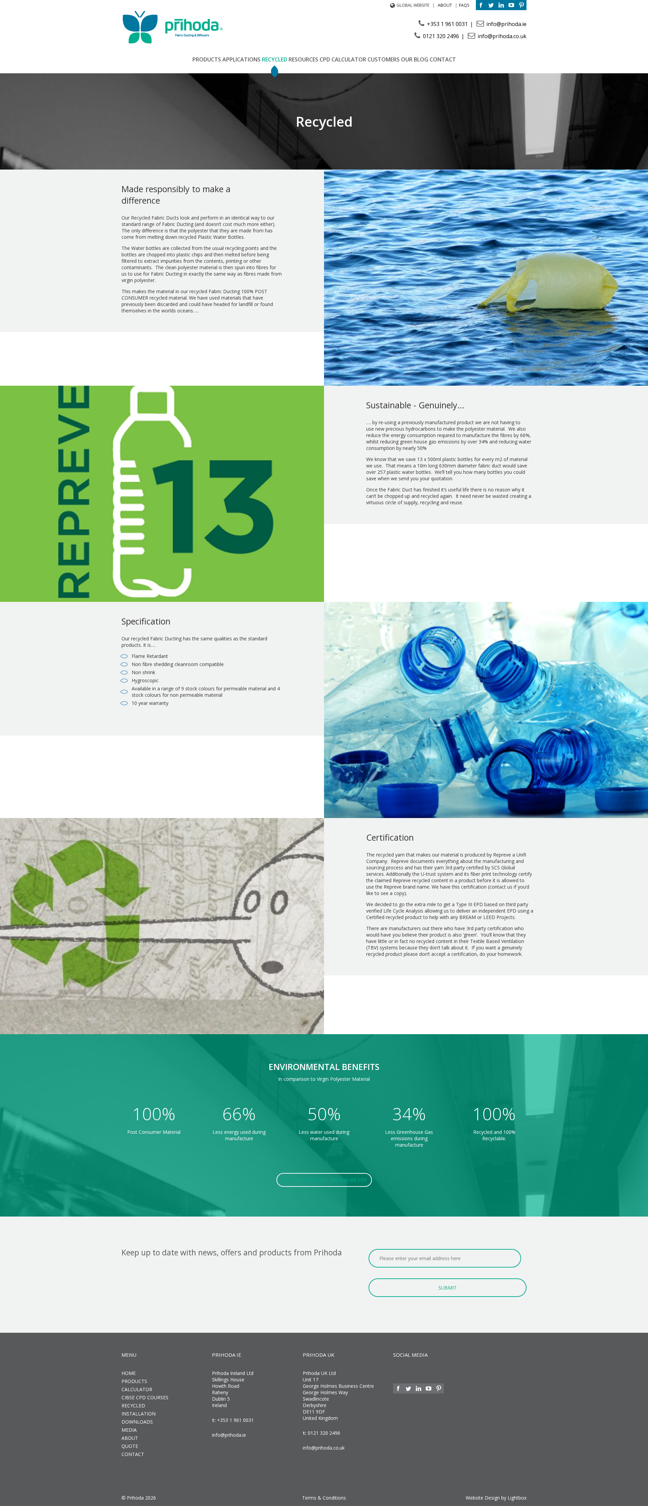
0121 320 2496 (441, 36)
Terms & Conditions (324, 1498)
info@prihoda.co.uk (501, 36)
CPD (325, 59)
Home (129, 1373)
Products (206, 59)
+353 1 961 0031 (447, 24)
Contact (443, 59)
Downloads (137, 1422)
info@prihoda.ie (505, 24)
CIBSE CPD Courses (145, 1397)
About (445, 5)
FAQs (464, 5)
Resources (303, 59)
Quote (130, 1446)
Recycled (274, 59)
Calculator (348, 59)
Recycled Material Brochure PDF (324, 1180)
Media (129, 1430)
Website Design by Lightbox (496, 1498)
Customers (384, 59)
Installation (139, 1413)
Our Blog (414, 59)
